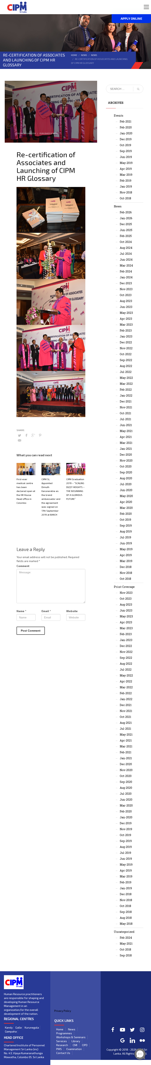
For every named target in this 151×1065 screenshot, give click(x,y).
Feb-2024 (126, 271)
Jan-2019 (126, 186)
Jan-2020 (126, 133)
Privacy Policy (62, 1010)
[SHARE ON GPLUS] (33, 435)
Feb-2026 (126, 212)
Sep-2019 (126, 151)
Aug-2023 (126, 301)
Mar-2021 (126, 443)
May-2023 (126, 313)
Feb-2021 (125, 121)
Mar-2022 (126, 384)
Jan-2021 (126, 449)
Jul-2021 (125, 419)
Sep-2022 (126, 360)
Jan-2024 (126, 277)
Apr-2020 (126, 502)
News (84, 55)
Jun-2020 (126, 490)
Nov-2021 (126, 407)
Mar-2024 (126, 265)
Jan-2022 (126, 395)
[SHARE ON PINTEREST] (40, 435)
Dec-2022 (126, 342)
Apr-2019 (126, 169)
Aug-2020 (126, 478)
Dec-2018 (126, 567)
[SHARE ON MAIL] (19, 440)
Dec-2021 (126, 401)
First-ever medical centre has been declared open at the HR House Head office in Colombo (26, 491)
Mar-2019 (126, 175)
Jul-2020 (126, 484)
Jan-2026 (126, 218)
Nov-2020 (126, 460)
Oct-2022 (126, 354)
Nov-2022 (126, 348)
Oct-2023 (126, 295)
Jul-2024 (126, 254)
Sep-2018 (126, 912)
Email (46, 611)
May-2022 (126, 378)
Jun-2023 (126, 307)
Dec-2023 (126, 283)
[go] (138, 89)
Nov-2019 (126, 829)
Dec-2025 (126, 224)
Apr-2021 (126, 437)
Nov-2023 (126, 289)
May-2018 (126, 924)
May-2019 (126, 163)
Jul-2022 (126, 372)
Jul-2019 (125, 537)
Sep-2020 (126, 472)
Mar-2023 (126, 324)
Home (74, 55)
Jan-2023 (126, 336)
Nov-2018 (126, 192)
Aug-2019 (126, 531)
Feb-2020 (126, 127)
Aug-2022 (126, 366)
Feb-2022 (126, 389)
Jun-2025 (126, 230)
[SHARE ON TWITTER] (19, 435)
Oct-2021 (125, 413)
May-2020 (126, 496)
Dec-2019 (126, 139)
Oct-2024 (126, 242)
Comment (23, 566)
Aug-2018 (126, 918)
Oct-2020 (126, 466)
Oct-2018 (125, 198)
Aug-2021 (126, 723)
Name (21, 611)
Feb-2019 (125, 180)
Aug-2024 (126, 248)
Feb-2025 (126, 236)
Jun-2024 (126, 259)
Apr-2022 (126, 681)
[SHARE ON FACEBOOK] (26, 435)
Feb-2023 (126, 330)
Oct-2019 (125, 145)
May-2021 (126, 431)
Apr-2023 (126, 319)
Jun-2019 (126, 157)
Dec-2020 (126, 454)
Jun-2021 (126, 425)
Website (72, 611)
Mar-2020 (126, 508)
